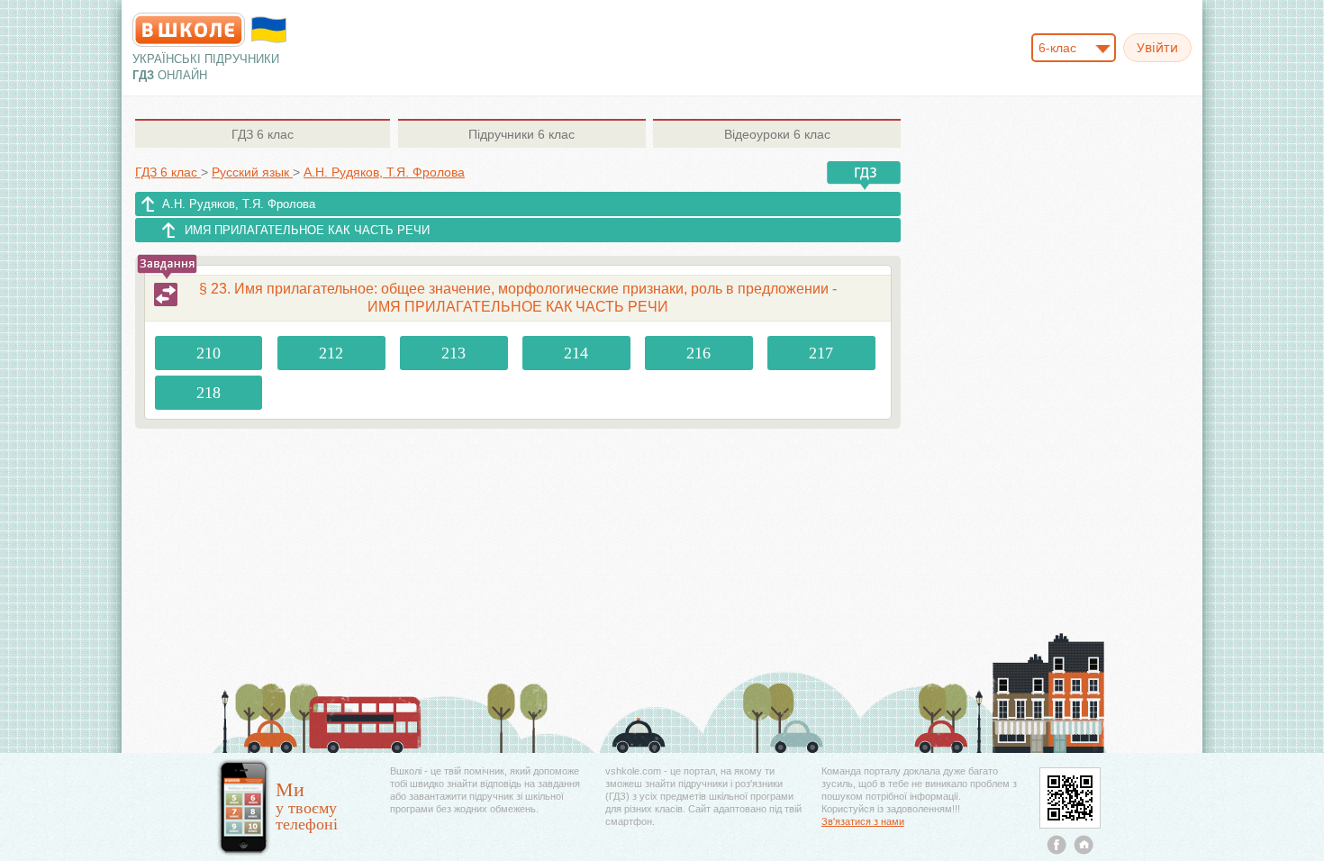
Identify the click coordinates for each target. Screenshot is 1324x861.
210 (208, 353)
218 (208, 393)
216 (698, 353)
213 (453, 353)
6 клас (262, 134)
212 (331, 353)
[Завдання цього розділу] (165, 294)
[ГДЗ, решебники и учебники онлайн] (188, 30)
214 (576, 353)
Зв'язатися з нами (862, 821)
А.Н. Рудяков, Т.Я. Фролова (238, 204)
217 (821, 353)
